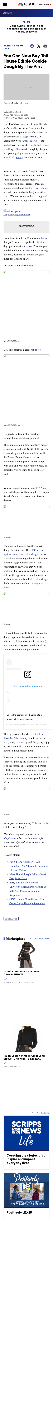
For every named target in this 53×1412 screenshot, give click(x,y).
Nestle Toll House (30, 724)
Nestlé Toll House (20, 103)
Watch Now (44, 4)
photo (38, 349)
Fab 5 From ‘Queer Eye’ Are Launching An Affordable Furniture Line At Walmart (28, 866)
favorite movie (29, 140)
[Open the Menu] (5, 4)
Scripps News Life (14, 47)
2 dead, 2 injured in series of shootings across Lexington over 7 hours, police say (26, 28)
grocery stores (40, 188)
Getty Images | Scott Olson (17, 214)
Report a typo (11, 919)
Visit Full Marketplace (39, 939)
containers (42, 238)
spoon (29, 246)
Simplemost (10, 838)
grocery (19, 157)
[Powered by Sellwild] (45, 1113)
